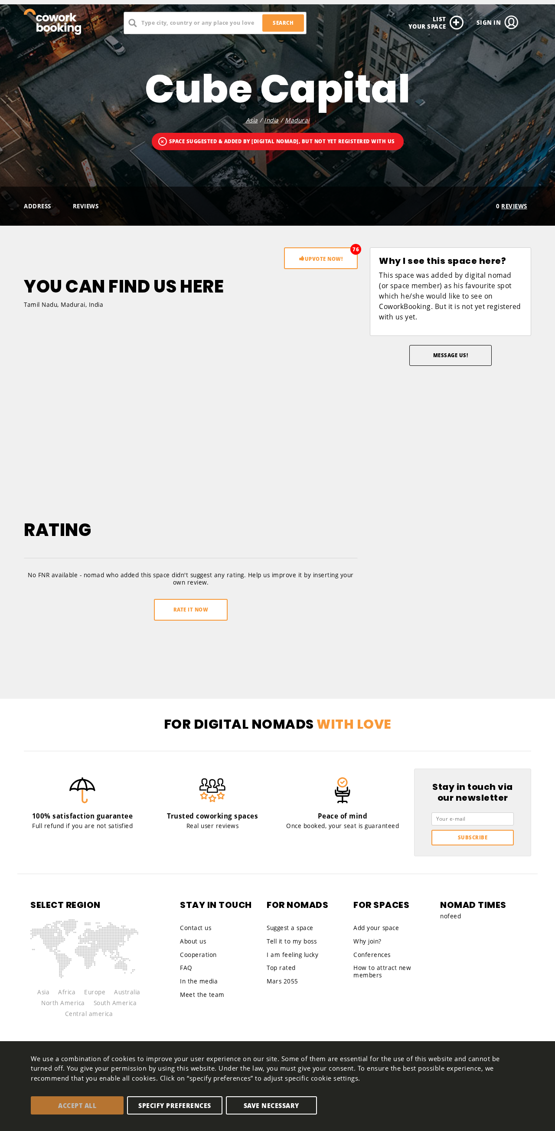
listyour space (427, 22)
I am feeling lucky (292, 955)
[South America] (53, 963)
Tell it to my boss (292, 941)
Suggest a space (290, 928)
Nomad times (473, 905)
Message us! (450, 355)
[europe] (84, 934)
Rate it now (191, 609)
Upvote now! (324, 259)
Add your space (376, 928)
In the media (199, 981)
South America (115, 1003)
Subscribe (473, 837)
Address (37, 206)
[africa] (90, 958)
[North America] (56, 938)
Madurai (297, 120)
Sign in (489, 22)
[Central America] (54, 954)
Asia (252, 120)
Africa (66, 992)
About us (193, 941)
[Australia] (116, 966)
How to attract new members (382, 971)
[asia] (116, 942)
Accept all (77, 1105)
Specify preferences (174, 1105)
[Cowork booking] (63, 21)
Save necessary (271, 1105)
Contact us (195, 928)
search (283, 22)
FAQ (186, 968)
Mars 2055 (282, 981)
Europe (94, 992)
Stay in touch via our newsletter (472, 792)
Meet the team (202, 995)
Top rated (281, 968)
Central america (89, 1014)
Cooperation (198, 955)
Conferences (372, 955)
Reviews (86, 206)
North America (63, 1003)
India (271, 120)
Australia (127, 992)
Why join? (367, 941)
